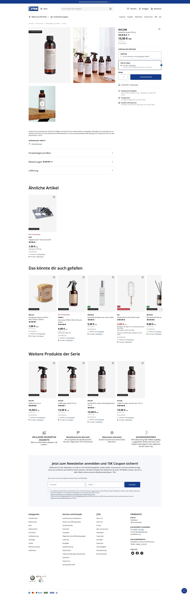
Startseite (31, 23)
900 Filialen (70, 340)
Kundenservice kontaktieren (72, 518)
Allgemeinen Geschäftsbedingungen (61, 498)
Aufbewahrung (33, 536)
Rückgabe (66, 543)
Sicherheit (66, 557)
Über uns (99, 518)
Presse (98, 525)
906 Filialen (99, 422)
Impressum (66, 561)
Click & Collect (125, 63)
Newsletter (100, 532)
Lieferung (66, 540)
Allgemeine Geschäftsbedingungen (74, 536)
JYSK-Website (79, 496)
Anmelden (132, 485)
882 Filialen (99, 334)
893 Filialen (129, 342)
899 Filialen (129, 420)
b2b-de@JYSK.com (141, 532)
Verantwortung (101, 550)
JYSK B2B (99, 540)
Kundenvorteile (68, 525)
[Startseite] (33, 9)
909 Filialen (40, 420)
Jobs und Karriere (102, 529)
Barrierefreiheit (101, 554)
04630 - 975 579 (141, 544)
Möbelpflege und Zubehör (53, 23)
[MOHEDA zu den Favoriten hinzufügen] (113, 277)
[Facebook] (137, 553)
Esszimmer (32, 532)
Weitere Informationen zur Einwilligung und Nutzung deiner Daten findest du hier (73, 494)
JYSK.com (99, 522)
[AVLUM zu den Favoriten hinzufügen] (159, 29)
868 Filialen (40, 256)
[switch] (41, 580)
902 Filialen (133, 65)
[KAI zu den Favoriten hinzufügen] (143, 277)
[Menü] (45, 575)
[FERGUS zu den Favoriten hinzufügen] (84, 277)
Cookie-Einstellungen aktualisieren (74, 554)
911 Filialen (40, 336)
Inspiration (100, 536)
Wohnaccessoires (34, 547)
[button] (184, 591)
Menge (120, 72)
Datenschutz (67, 550)
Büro (30, 525)
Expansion (99, 543)
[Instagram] (142, 553)
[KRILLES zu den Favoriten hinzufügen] (54, 277)
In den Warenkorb (146, 77)
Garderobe (32, 550)
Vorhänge (32, 540)
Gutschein (66, 529)
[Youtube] (132, 553)
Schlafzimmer (33, 518)
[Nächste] (161, 309)
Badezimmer (33, 522)
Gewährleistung (68, 547)
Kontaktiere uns (135, 534)
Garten (31, 543)
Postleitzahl (141, 56)
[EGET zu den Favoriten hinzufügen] (54, 197)
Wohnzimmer (40, 23)
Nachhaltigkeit (101, 547)
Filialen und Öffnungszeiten (72, 522)
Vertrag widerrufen (69, 565)
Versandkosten (122, 43)
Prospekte (66, 532)
